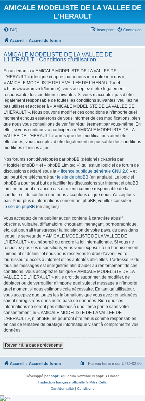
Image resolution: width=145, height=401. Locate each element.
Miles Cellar (98, 382)
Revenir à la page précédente (33, 345)
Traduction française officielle (61, 382)
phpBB (56, 376)
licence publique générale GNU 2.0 (94, 171)
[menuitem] (11, 30)
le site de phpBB (72, 177)
